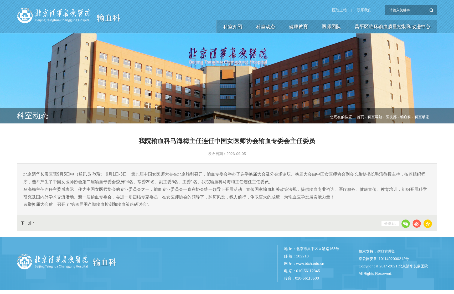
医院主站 (339, 10)
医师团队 (331, 26)
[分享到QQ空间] (428, 224)
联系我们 (364, 10)
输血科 (108, 17)
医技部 (391, 117)
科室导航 (375, 117)
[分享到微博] (416, 224)
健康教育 (298, 26)
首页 (360, 117)
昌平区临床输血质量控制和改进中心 (392, 26)
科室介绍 (232, 26)
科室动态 (265, 26)
